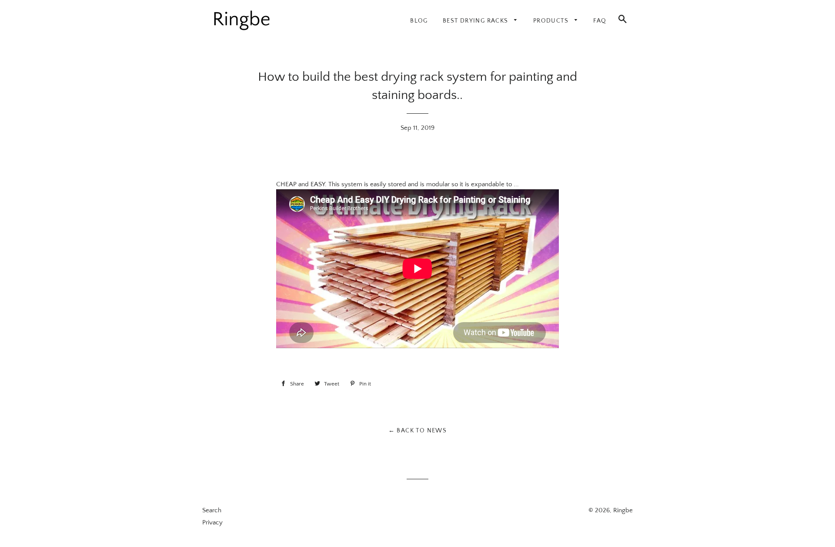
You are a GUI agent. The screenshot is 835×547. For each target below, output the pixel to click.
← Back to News (417, 430)
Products (552, 20)
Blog (419, 20)
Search (211, 510)
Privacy (212, 522)
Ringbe (623, 510)
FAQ (599, 20)
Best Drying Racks (476, 20)
